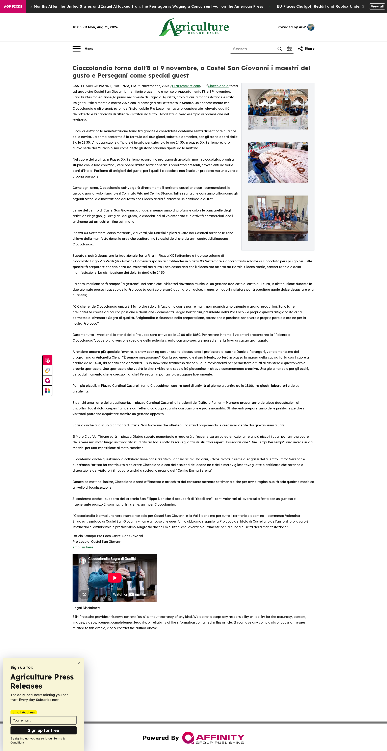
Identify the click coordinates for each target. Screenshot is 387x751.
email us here (83, 547)
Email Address (23, 712)
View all (377, 6)
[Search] (279, 48)
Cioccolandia (218, 86)
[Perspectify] (47, 370)
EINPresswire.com (186, 86)
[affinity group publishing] (47, 381)
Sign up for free (43, 730)
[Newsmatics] (47, 391)
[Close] (79, 663)
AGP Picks (13, 6)
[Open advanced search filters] (289, 48)
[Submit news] (47, 360)
